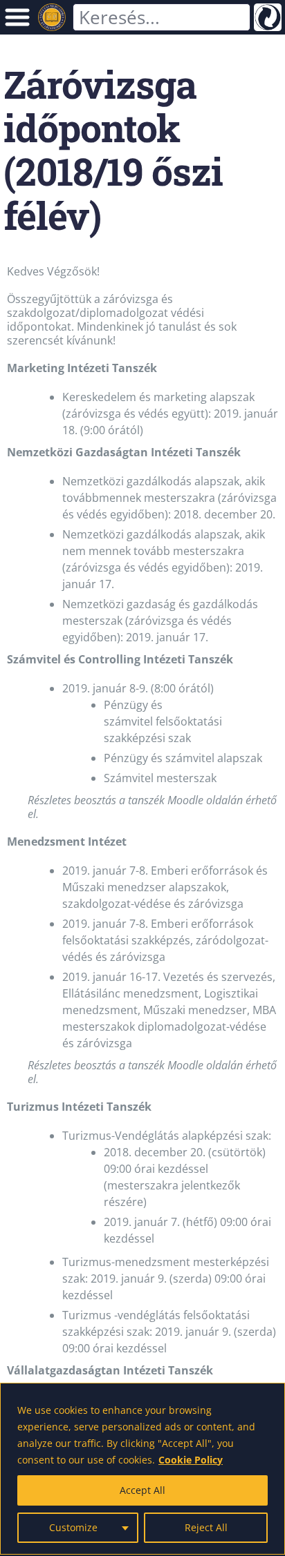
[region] (142, 1469)
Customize (73, 1527)
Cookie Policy (190, 1459)
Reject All (206, 1527)
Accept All (142, 1490)
